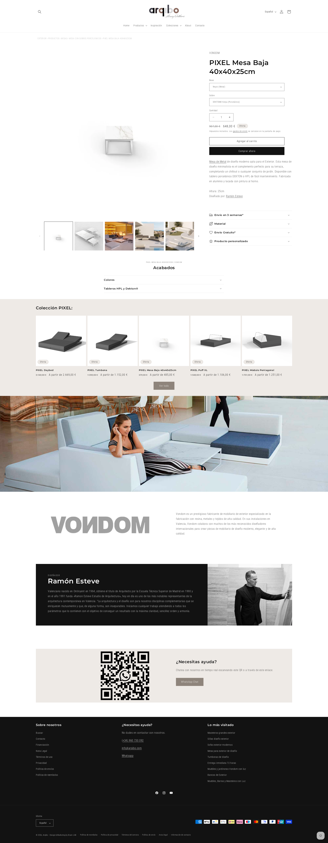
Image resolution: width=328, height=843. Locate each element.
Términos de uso (44, 757)
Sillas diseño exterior (218, 739)
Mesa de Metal (217, 161)
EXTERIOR (42, 38)
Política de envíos (45, 769)
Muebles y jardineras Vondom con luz (227, 769)
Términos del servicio (130, 835)
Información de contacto (181, 835)
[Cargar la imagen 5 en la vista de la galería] (180, 236)
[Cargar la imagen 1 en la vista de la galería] (58, 236)
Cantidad (213, 110)
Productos (53, 38)
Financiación (42, 745)
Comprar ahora (246, 151)
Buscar (39, 733)
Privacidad (41, 763)
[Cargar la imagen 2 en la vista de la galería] (88, 236)
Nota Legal (41, 751)
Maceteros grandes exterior (221, 733)
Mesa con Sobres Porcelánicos (85, 38)
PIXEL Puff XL (199, 370)
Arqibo (45, 835)
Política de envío (148, 835)
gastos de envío (240, 131)
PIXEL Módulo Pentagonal (258, 370)
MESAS (64, 38)
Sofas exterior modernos (220, 745)
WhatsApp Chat (189, 682)
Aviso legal (163, 835)
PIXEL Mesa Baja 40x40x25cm (157, 370)
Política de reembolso (47, 775)
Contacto (40, 739)
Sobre (212, 95)
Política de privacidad (109, 835)
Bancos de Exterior (217, 775)
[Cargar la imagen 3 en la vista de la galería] (119, 236)
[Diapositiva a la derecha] (198, 236)
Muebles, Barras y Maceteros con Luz (226, 781)
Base (211, 80)
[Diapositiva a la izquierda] (39, 236)
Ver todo (164, 385)
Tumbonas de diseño (218, 757)
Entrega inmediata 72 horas (222, 763)
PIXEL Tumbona (97, 370)
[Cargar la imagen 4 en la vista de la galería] (149, 236)
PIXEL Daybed (44, 370)
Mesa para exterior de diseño (222, 751)
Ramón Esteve (234, 196)
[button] (39, 12)
